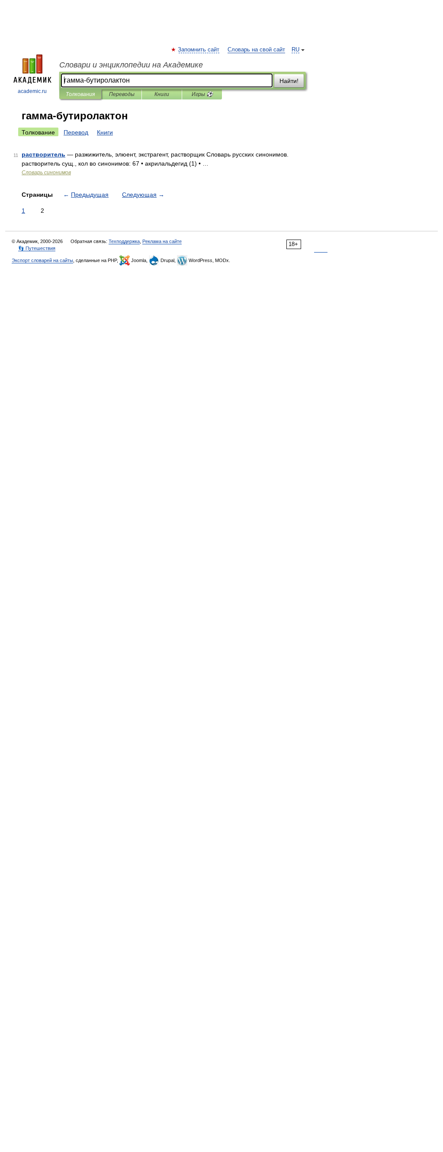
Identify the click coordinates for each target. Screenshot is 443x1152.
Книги (161, 94)
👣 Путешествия (36, 248)
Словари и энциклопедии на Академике (131, 65)
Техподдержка (124, 241)
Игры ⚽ (202, 94)
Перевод (76, 132)
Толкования (80, 94)
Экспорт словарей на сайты (42, 260)
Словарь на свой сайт (256, 50)
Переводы (122, 94)
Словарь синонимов (46, 173)
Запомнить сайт (199, 50)
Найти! (289, 80)
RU (295, 50)
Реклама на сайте (162, 241)
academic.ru (32, 91)
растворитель (43, 154)
